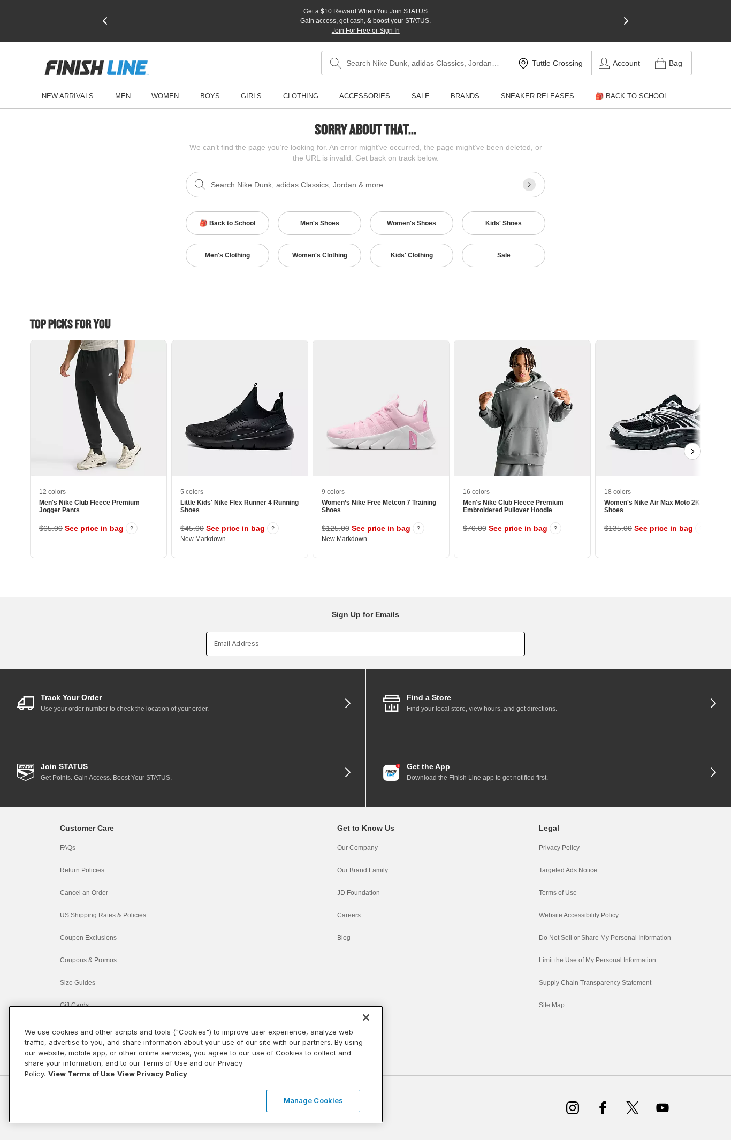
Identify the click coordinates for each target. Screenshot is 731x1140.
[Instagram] (572, 1107)
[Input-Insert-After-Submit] (529, 184)
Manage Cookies (314, 1100)
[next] (626, 20)
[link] (96, 67)
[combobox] (415, 63)
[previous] (104, 20)
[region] (196, 1064)
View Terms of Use (81, 1073)
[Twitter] (632, 1107)
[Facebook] (602, 1107)
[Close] (366, 1017)
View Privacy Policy (152, 1073)
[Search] (335, 63)
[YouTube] (662, 1107)
